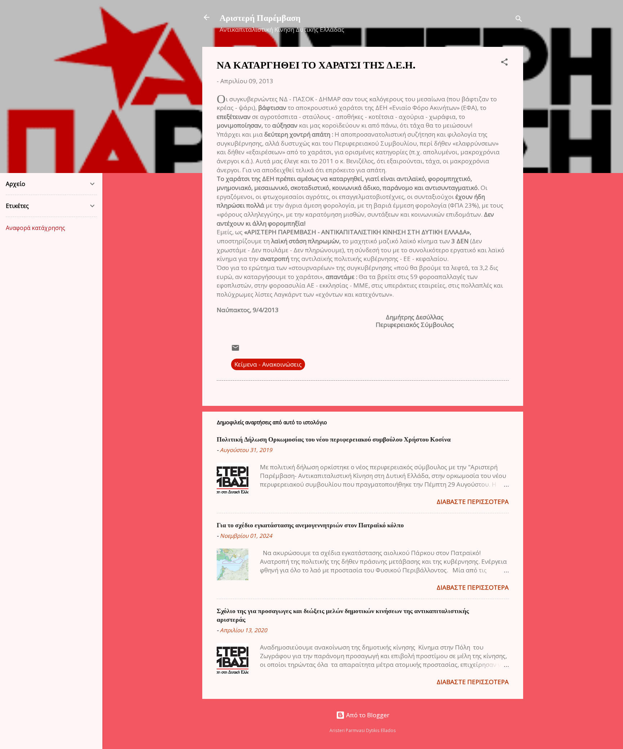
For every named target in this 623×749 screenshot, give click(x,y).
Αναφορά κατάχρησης (35, 228)
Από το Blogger (367, 715)
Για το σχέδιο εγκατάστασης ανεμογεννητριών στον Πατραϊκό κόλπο (310, 524)
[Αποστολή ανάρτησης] (235, 350)
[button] (504, 63)
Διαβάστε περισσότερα (473, 501)
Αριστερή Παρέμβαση (260, 17)
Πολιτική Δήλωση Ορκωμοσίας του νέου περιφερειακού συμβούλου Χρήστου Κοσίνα (334, 439)
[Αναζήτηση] (518, 20)
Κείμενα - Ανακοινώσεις (268, 364)
